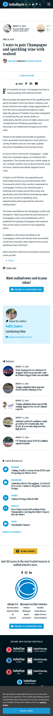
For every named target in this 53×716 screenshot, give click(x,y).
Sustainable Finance (20, 525)
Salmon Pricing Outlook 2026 (24, 499)
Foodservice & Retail (33, 60)
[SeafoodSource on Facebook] (22, 572)
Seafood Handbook (40, 617)
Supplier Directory (40, 614)
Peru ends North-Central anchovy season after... (21, 29)
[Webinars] (7, 469)
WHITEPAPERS (16, 480)
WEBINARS (15, 467)
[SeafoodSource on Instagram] (26, 572)
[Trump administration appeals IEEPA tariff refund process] (8, 388)
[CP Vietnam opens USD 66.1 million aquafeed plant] (8, 442)
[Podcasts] (7, 508)
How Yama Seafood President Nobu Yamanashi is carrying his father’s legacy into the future (30, 512)
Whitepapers (26, 611)
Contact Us (12, 617)
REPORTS (14, 495)
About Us (12, 604)
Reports (26, 614)
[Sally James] (5, 61)
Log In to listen (27, 75)
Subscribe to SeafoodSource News (27, 289)
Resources (26, 604)
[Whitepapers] (7, 482)
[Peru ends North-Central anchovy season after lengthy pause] (7, 28)
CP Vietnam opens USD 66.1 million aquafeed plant (32, 442)
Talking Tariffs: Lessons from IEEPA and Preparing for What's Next (30, 472)
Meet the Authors (13, 607)
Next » (11, 260)
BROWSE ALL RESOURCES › (12, 531)
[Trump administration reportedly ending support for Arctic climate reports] (8, 405)
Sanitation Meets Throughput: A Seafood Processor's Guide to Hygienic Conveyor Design (30, 486)
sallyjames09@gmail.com (20, 337)
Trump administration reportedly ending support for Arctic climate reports (31, 406)
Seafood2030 (26, 617)
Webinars (26, 607)
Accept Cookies (26, 711)
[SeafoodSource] (13, 4)
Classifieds (40, 607)
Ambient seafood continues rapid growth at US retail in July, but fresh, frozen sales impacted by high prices (31, 425)
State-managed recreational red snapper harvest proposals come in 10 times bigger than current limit (32, 373)
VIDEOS (14, 521)
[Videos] (7, 524)
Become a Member (27, 551)
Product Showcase (40, 611)
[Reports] (7, 498)
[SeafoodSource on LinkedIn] (30, 572)
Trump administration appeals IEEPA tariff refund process (30, 388)
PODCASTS (15, 506)
